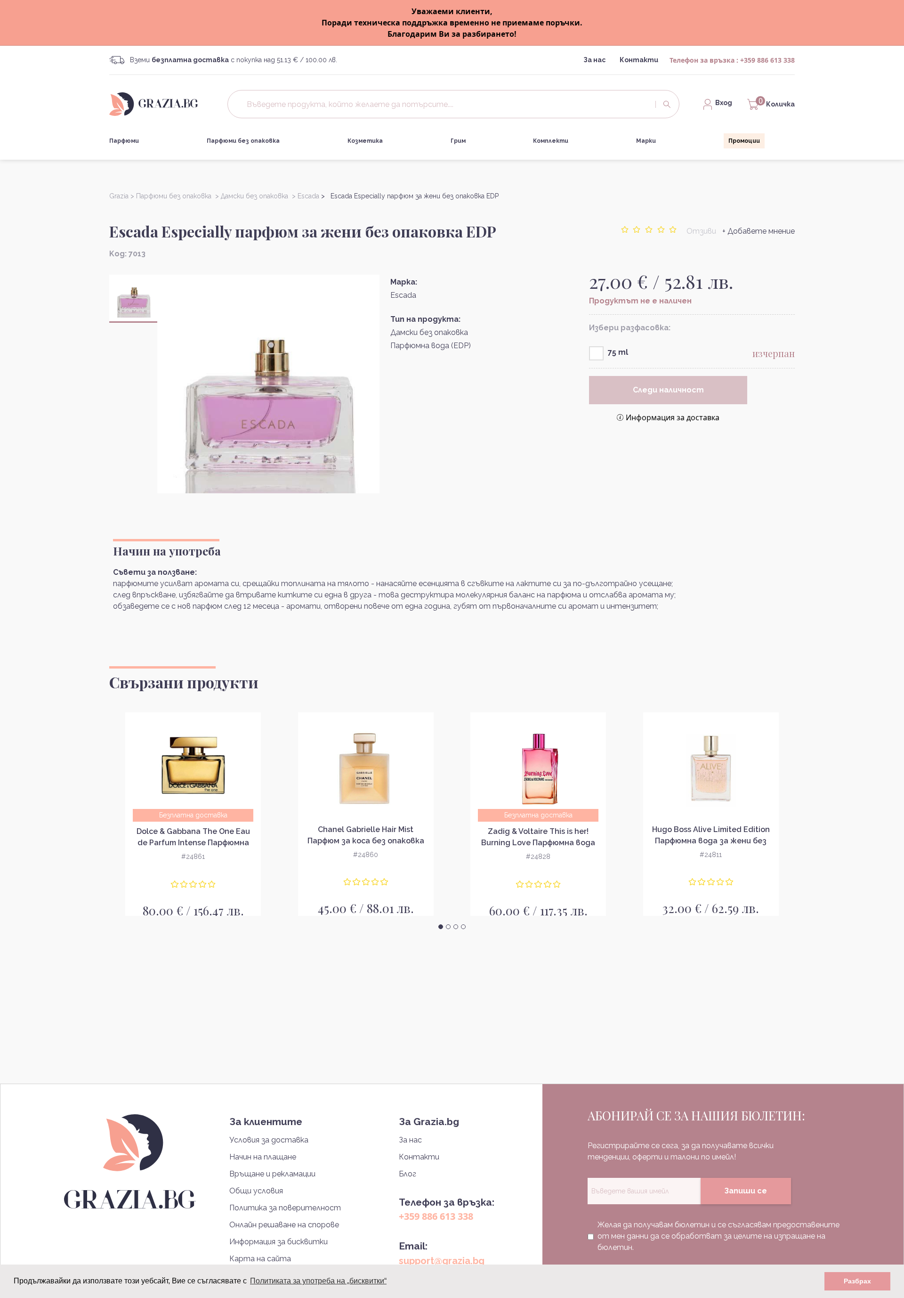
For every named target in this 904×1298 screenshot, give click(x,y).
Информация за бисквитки (278, 1241)
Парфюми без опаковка (243, 141)
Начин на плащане (262, 1156)
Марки (646, 141)
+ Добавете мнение (758, 231)
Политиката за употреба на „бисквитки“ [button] (318, 1281)
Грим (458, 141)
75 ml (618, 352)
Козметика (365, 141)
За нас (594, 60)
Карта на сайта (260, 1258)
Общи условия (256, 1190)
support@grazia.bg (441, 1260)
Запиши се (745, 1190)
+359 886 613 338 (767, 60)
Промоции (744, 141)
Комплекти (550, 141)
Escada (403, 295)
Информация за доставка (672, 417)
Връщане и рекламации (272, 1173)
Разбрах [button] (857, 1281)
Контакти (639, 60)
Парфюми (124, 141)
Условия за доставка (268, 1139)
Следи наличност (668, 389)
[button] (440, 926)
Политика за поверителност (285, 1207)
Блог (407, 1173)
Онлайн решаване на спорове (284, 1224)
